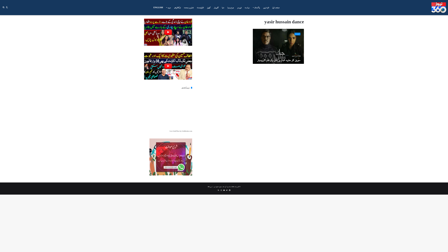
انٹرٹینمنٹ (200, 7)
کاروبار (216, 7)
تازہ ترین (266, 7)
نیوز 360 (210, 186)
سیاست (247, 7)
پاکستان (257, 7)
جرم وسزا (231, 7)
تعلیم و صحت (189, 7)
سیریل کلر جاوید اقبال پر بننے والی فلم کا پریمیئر (278, 60)
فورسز (239, 7)
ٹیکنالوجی (177, 7)
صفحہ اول (276, 7)
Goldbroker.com (187, 131)
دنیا (223, 7)
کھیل (209, 7)
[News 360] (438, 7)
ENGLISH (158, 7)
